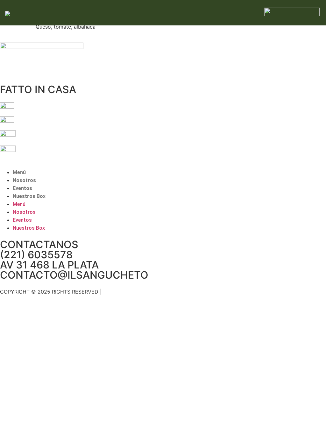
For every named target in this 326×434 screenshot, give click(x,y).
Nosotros (24, 180)
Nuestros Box (29, 196)
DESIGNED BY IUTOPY (130, 291)
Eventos (22, 188)
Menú (19, 172)
